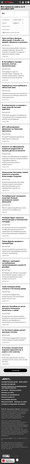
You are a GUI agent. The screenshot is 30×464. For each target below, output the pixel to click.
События (5, 56)
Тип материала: (6, 19)
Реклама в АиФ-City (8, 397)
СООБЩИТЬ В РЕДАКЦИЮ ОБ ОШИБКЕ (13, 404)
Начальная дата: (6, 26)
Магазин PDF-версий (8, 384)
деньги (4, 212)
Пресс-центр (23, 382)
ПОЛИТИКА (5, 99)
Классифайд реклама (9, 399)
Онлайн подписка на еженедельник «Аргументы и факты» (14, 387)
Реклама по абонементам (10, 395)
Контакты (4, 390)
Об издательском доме (9, 382)
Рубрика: (4, 23)
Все (3, 13)
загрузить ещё (15, 370)
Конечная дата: (6, 29)
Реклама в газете (15, 390)
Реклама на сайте (7, 392)
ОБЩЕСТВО (5, 121)
